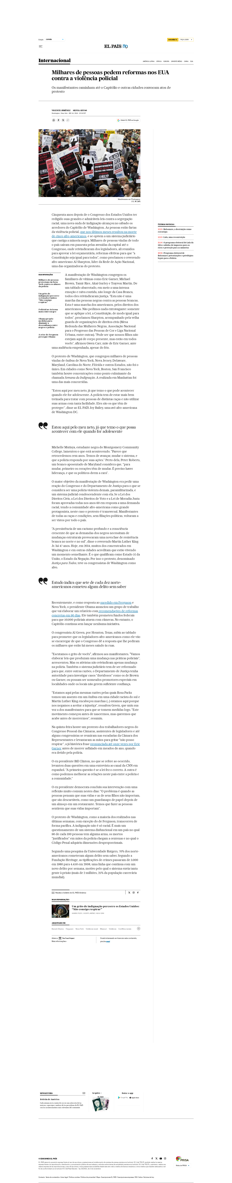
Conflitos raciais (124, 929)
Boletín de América (49, 1099)
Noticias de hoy (148, 1177)
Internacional (55, 60)
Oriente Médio (176, 61)
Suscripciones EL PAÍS (109, 1177)
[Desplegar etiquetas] (138, 928)
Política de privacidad (88, 1177)
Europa (166, 61)
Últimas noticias (166, 224)
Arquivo (96, 1093)
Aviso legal (64, 1177)
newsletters (46, 1093)
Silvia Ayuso (80, 110)
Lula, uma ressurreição (174, 237)
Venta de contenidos (53, 1177)
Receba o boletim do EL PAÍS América (70, 893)
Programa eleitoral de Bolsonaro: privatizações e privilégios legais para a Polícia (175, 255)
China (186, 61)
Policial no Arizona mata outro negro (48, 311)
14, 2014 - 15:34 (77, 113)
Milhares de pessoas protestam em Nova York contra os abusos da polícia (49, 283)
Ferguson (69, 929)
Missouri (103, 929)
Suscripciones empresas (125, 1177)
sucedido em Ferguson (116, 602)
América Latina (148, 61)
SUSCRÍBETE (172, 40)
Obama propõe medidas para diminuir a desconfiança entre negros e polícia (48, 323)
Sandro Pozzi (77, 913)
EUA (191, 61)
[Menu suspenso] (41, 46)
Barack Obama (58, 929)
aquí (108, 941)
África (159, 61)
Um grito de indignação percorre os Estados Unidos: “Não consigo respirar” (49, 298)
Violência (112, 929)
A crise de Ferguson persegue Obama (48, 336)
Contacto (42, 1177)
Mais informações (59, 941)
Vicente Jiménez (61, 110)
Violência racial (92, 929)
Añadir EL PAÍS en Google (130, 120)
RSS (136, 1177)
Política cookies (74, 1177)
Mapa (98, 1177)
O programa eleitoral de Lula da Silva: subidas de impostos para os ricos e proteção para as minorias (175, 245)
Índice (140, 1177)
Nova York (80, 929)
